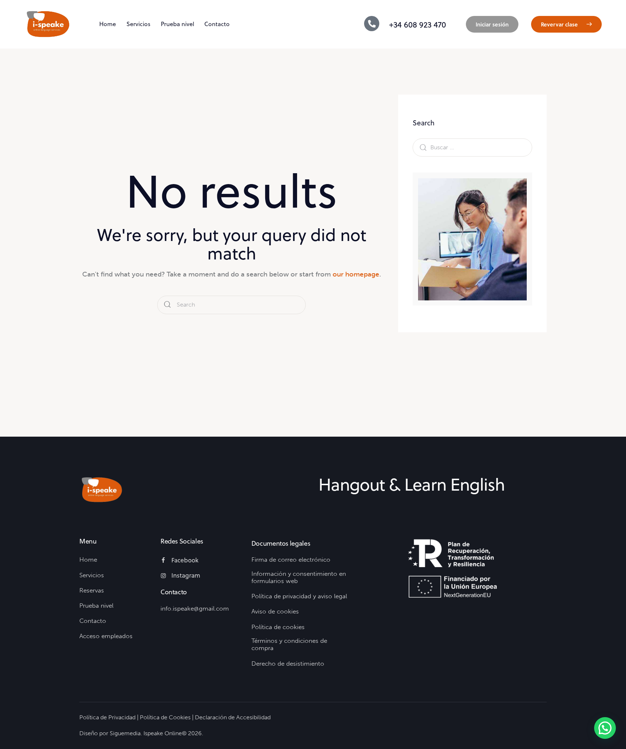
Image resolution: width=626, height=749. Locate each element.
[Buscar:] (472, 147)
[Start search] (167, 305)
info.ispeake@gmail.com (194, 608)
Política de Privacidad (107, 717)
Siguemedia (125, 733)
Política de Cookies (165, 717)
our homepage (356, 274)
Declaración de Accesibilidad (233, 717)
